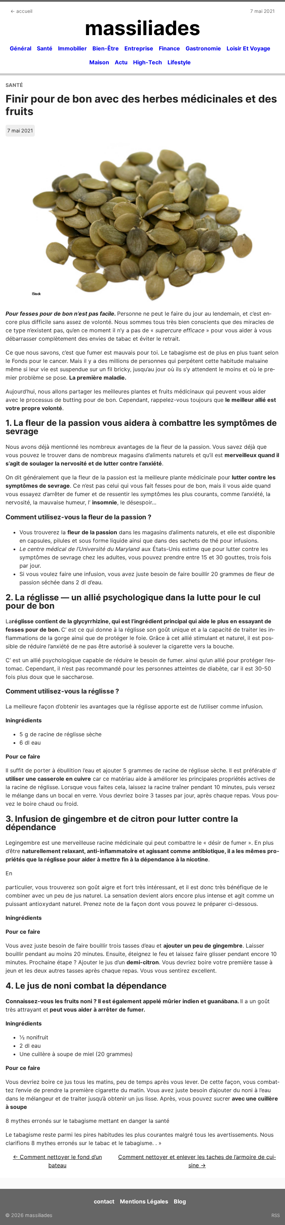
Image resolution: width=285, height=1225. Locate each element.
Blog (180, 1201)
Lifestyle (179, 62)
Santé (44, 48)
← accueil (21, 11)
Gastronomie (203, 48)
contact (104, 1201)
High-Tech (147, 62)
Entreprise (138, 48)
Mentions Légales (144, 1201)
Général (20, 48)
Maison (99, 62)
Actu (121, 62)
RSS (275, 1215)
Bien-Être (105, 48)
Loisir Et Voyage (248, 48)
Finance (169, 48)
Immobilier (72, 48)
